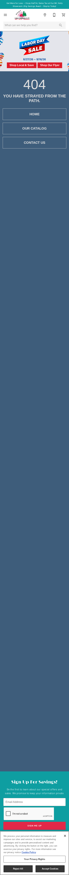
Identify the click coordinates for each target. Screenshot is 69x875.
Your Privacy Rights (34, 859)
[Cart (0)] (64, 15)
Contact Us (34, 142)
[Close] (65, 836)
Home (34, 114)
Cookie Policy (29, 852)
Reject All (18, 868)
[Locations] (45, 15)
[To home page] (22, 15)
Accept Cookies (50, 868)
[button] (5, 15)
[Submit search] (60, 25)
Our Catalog (34, 128)
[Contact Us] (54, 15)
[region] (34, 853)
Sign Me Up (34, 825)
